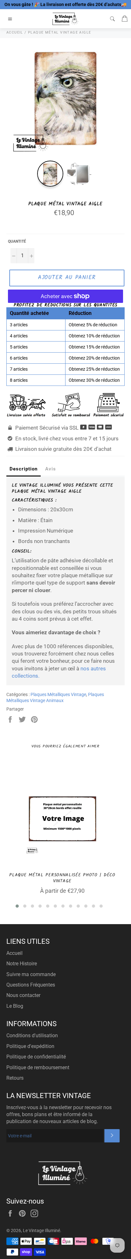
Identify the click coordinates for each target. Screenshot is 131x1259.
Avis (50, 469)
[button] (17, 906)
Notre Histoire (21, 964)
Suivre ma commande (31, 974)
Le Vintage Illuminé (41, 1230)
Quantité (17, 241)
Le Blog (14, 1006)
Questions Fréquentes (30, 985)
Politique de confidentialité (36, 1057)
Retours (15, 1078)
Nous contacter (23, 995)
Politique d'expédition (30, 1046)
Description (24, 469)
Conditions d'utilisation (32, 1035)
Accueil (14, 953)
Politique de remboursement (37, 1067)
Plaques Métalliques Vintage (58, 694)
